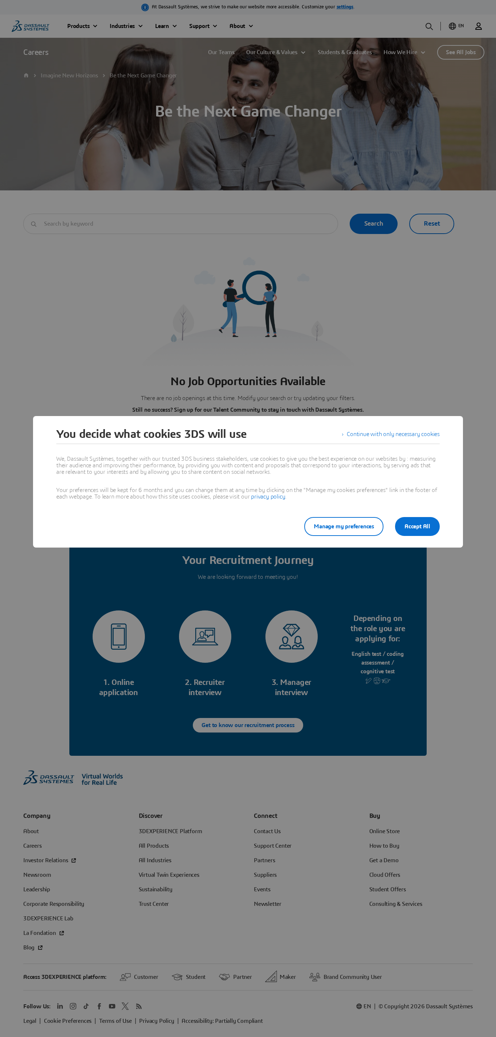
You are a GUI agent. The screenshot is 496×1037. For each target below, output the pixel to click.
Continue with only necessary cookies (393, 434)
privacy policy (268, 497)
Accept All (417, 526)
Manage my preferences (344, 526)
